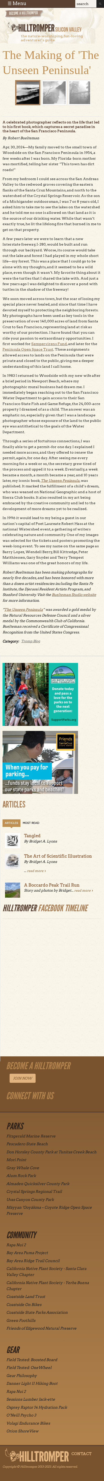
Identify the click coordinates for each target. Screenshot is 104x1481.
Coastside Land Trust (25, 1296)
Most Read (31, 823)
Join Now (22, 1078)
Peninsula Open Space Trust (28, 349)
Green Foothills (20, 1320)
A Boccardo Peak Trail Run (52, 885)
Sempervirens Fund (49, 344)
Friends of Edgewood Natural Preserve (41, 1328)
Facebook (27, 1107)
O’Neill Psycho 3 (21, 1415)
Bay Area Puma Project (27, 1253)
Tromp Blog (30, 641)
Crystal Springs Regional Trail (34, 1191)
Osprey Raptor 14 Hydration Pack (36, 1407)
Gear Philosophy (21, 1375)
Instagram (15, 1107)
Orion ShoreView (22, 1431)
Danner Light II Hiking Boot (32, 1383)
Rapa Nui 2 (16, 1245)
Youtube (39, 1107)
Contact (81, 1454)
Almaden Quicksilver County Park (37, 1184)
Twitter (50, 1107)
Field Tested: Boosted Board (31, 1360)
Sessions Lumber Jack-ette (30, 1399)
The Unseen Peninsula (60, 481)
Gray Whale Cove (22, 1168)
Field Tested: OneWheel (28, 1367)
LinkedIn (62, 1107)
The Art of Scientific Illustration (58, 856)
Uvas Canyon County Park (30, 1199)
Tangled (32, 835)
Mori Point (16, 1160)
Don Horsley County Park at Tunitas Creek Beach (51, 1152)
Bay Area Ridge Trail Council (33, 1261)
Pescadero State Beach (27, 1144)
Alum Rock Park (21, 1175)
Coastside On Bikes (23, 1304)
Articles (11, 823)
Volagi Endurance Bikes (28, 1423)
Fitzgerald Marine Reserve (31, 1136)
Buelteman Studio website (74, 595)
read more (35, 871)
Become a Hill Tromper (32, 16)
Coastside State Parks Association (37, 1312)
